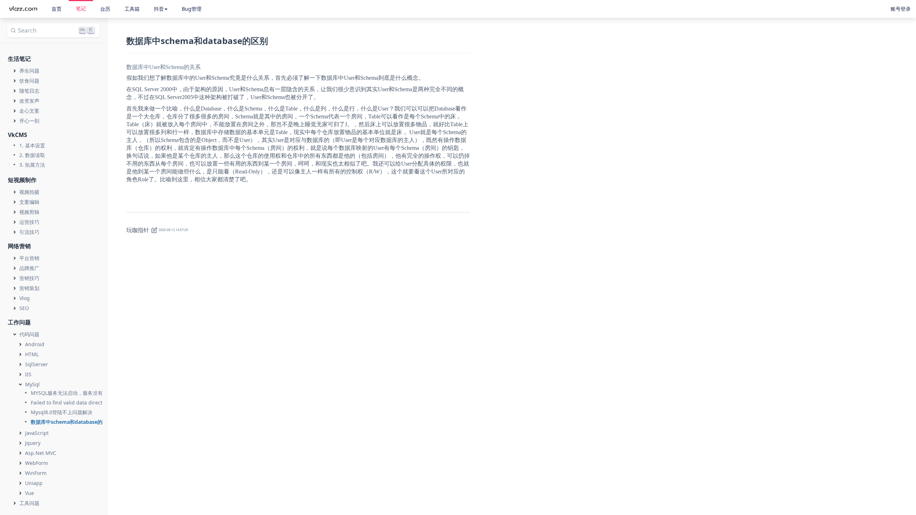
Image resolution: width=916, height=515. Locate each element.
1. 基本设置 (32, 145)
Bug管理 (191, 8)
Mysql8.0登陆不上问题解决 (61, 412)
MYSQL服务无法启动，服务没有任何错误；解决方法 (89, 392)
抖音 (159, 8)
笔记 (81, 8)
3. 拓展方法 (32, 164)
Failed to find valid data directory (70, 402)
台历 (105, 8)
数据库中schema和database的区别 (71, 421)
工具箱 (132, 8)
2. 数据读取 (32, 155)
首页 (57, 8)
